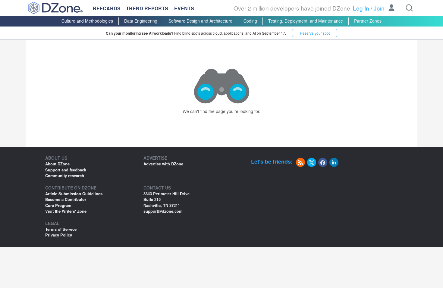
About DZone (57, 164)
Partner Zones (368, 21)
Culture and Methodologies (87, 21)
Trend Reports (147, 8)
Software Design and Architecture (200, 21)
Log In (361, 8)
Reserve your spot (315, 33)
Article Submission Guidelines (73, 193)
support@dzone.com (163, 211)
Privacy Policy (58, 235)
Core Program (58, 205)
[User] (391, 8)
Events (184, 8)
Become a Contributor (65, 199)
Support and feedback (65, 170)
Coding (250, 21)
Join (379, 8)
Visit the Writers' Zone (65, 211)
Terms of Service (61, 229)
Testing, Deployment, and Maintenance (305, 21)
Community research (64, 175)
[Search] (409, 7)
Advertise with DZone (163, 164)
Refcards (107, 8)
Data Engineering (140, 21)
